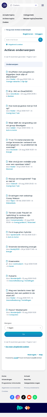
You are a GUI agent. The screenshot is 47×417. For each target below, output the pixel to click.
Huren (11, 266)
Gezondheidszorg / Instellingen (21, 281)
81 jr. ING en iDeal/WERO (20, 91)
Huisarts (13, 276)
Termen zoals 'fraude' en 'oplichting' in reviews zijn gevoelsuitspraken (19, 215)
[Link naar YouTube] (29, 397)
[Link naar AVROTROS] (20, 408)
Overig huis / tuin (13, 113)
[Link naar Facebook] (12, 397)
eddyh (13, 128)
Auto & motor (11, 130)
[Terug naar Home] (4, 5)
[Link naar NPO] (27, 408)
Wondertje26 (15, 278)
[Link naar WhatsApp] (35, 397)
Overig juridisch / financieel (24, 222)
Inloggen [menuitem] (39, 34)
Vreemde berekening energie (22, 247)
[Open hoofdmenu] (42, 5)
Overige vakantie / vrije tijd (16, 81)
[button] (35, 5)
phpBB (16, 358)
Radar (12, 79)
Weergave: (8, 323)
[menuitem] (32, 355)
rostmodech (18, 264)
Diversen (9, 169)
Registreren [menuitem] (28, 34)
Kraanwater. (14, 261)
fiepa (12, 201)
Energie (9, 152)
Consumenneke (16, 220)
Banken (11, 96)
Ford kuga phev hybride (20, 232)
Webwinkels (11, 203)
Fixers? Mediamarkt (18, 310)
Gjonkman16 (15, 235)
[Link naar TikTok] (23, 397)
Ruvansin (14, 150)
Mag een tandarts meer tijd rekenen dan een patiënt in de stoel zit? (20, 293)
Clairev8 (13, 184)
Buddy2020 (14, 249)
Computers (13, 315)
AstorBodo (14, 94)
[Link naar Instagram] (18, 397)
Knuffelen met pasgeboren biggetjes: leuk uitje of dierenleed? (20, 74)
